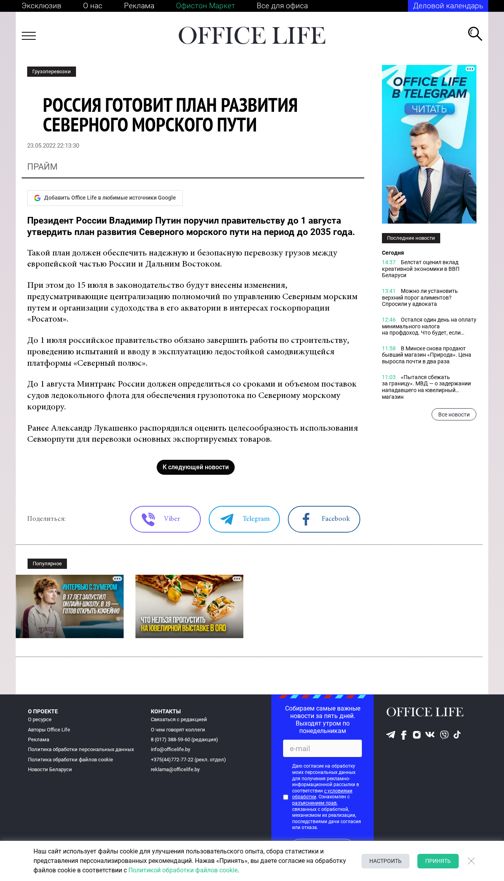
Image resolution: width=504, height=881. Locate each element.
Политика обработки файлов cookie (70, 760)
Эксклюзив (41, 5)
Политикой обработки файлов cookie (182, 870)
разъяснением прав (314, 803)
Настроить (385, 861)
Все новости (454, 414)
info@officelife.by (170, 749)
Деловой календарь (448, 5)
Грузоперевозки (51, 71)
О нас (92, 5)
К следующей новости (196, 467)
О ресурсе (40, 719)
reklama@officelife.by (175, 769)
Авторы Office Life (49, 730)
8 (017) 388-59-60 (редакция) (184, 739)
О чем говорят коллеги (178, 730)
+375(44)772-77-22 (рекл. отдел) (188, 760)
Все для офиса (282, 5)
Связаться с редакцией (179, 719)
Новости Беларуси (50, 769)
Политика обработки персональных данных (81, 749)
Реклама (139, 5)
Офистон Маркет (205, 5)
